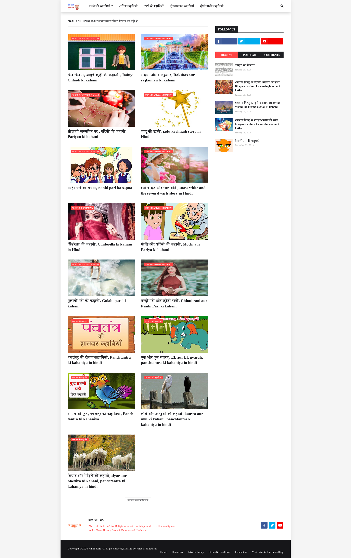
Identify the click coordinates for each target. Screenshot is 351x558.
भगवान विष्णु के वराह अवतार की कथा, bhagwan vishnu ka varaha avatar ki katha (257, 124)
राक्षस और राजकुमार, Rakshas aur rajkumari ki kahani (168, 77)
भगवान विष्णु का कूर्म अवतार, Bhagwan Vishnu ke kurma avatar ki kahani (258, 104)
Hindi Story (95, 548)
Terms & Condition (219, 552)
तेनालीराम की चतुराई (247, 140)
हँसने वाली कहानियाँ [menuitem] (211, 6)
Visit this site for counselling (268, 552)
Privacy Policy (196, 552)
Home (163, 552)
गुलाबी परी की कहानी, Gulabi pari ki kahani (97, 303)
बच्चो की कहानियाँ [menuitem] (99, 6)
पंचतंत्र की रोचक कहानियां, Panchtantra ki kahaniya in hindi (99, 360)
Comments (272, 54)
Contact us (241, 552)
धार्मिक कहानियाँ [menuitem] (128, 6)
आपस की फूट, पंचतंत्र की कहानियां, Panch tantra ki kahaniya (100, 416)
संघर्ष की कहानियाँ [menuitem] (154, 6)
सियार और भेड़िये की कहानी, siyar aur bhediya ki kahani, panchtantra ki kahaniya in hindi (97, 481)
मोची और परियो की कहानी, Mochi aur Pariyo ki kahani (170, 247)
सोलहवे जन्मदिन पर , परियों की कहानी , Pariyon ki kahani (98, 134)
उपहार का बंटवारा (245, 65)
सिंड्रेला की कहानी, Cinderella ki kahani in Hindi (100, 247)
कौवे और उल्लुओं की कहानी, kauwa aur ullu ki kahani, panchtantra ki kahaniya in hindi (172, 419)
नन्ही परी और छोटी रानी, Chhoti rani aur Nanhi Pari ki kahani (174, 303)
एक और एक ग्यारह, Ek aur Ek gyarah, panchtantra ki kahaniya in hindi (172, 360)
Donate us (177, 552)
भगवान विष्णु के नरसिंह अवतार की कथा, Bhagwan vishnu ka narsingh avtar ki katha (258, 86)
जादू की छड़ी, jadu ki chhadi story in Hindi (171, 134)
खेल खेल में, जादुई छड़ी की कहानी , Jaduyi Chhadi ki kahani (100, 77)
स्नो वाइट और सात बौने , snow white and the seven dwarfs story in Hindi (173, 190)
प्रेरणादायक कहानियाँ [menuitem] (182, 6)
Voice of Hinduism (146, 548)
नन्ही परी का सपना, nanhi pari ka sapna (100, 188)
